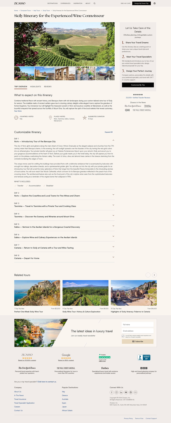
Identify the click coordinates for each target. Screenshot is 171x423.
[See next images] (115, 73)
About (88, 3)
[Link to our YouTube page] (126, 392)
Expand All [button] (109, 132)
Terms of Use (139, 418)
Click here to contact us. (46, 382)
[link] (37, 297)
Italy (63, 392)
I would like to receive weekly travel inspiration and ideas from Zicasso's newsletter (138, 336)
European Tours (26, 10)
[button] (24, 73)
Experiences (65, 3)
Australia (65, 399)
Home (16, 10)
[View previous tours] (148, 275)
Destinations (53, 3)
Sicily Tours (46, 10)
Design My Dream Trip (141, 3)
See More (18, 111)
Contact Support (151, 418)
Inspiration (78, 3)
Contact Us (18, 410)
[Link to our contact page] (135, 392)
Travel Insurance (20, 399)
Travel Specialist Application (24, 403)
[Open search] (94, 3)
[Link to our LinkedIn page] (121, 392)
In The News (19, 395)
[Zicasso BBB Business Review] (143, 357)
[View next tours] (154, 275)
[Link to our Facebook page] (112, 392)
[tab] (20, 86)
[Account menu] (154, 3)
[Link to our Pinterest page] (131, 392)
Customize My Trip (138, 85)
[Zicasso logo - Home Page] (19, 3)
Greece (65, 395)
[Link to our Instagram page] (116, 392)
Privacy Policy (128, 418)
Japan (64, 407)
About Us (17, 392)
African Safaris (67, 410)
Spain (64, 403)
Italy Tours (37, 10)
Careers (17, 407)
